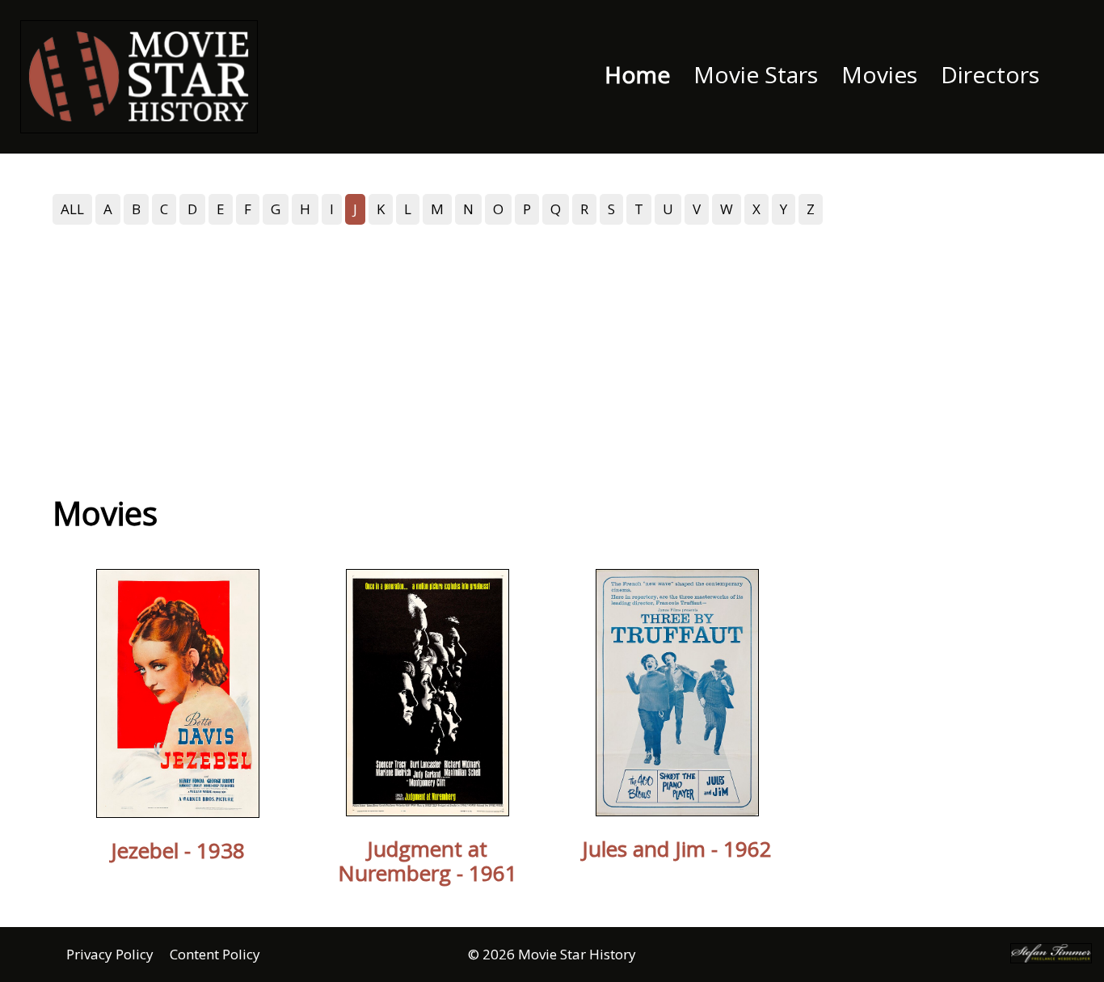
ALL (72, 209)
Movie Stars (755, 74)
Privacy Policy (110, 954)
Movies (879, 74)
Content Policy (215, 954)
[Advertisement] (552, 350)
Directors (990, 74)
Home (637, 74)
